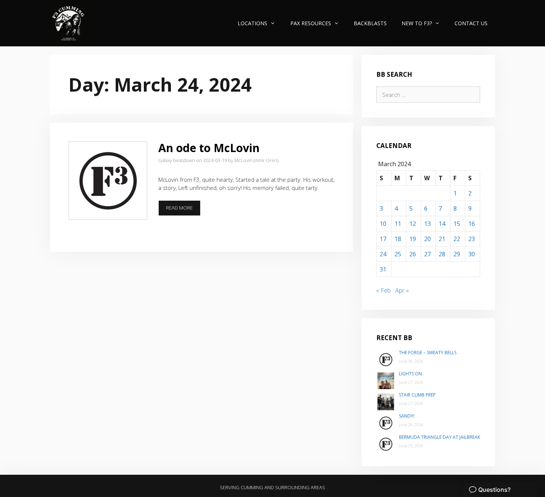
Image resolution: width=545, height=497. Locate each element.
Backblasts (370, 23)
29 (456, 254)
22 (456, 239)
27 (427, 254)
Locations (252, 23)
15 (456, 224)
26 (412, 254)
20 (427, 239)
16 (471, 224)
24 (383, 254)
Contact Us (471, 23)
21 (442, 239)
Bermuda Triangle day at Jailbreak (439, 437)
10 (383, 224)
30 (471, 254)
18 (397, 239)
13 (427, 224)
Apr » (402, 290)
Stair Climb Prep (417, 395)
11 (397, 224)
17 (383, 239)
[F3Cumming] (69, 23)
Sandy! (406, 416)
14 (442, 224)
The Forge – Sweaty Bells (427, 352)
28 (442, 254)
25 (397, 254)
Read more (183, 210)
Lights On (410, 374)
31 (383, 269)
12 (412, 224)
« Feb (383, 290)
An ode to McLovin (209, 147)
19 (412, 239)
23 (471, 239)
